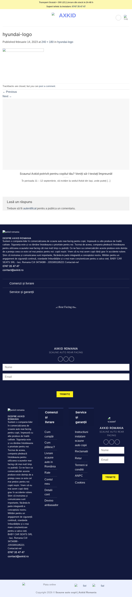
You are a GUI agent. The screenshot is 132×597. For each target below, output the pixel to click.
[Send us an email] (66, 359)
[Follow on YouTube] (71, 359)
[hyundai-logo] (23, 63)
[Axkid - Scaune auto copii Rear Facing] (66, 18)
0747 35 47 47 (79, 6)
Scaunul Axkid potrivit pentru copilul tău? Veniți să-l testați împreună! (66, 173)
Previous (10, 91)
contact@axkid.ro (13, 269)
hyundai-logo (65, 41)
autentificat (29, 208)
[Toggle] (6, 283)
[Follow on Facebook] (60, 359)
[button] (5, 18)
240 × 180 (47, 41)
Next (7, 96)
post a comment (47, 86)
